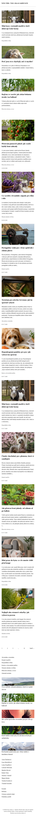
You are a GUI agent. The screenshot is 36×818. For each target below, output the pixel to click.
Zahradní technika (6, 633)
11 (24, 648)
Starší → (32, 648)
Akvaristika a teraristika (7, 321)
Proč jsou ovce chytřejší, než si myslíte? (17, 62)
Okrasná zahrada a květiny (8, 216)
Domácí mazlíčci (5, 269)
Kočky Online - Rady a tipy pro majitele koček (15, 3)
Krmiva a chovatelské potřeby (8, 373)
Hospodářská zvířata (6, 40)
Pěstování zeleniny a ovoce (8, 109)
